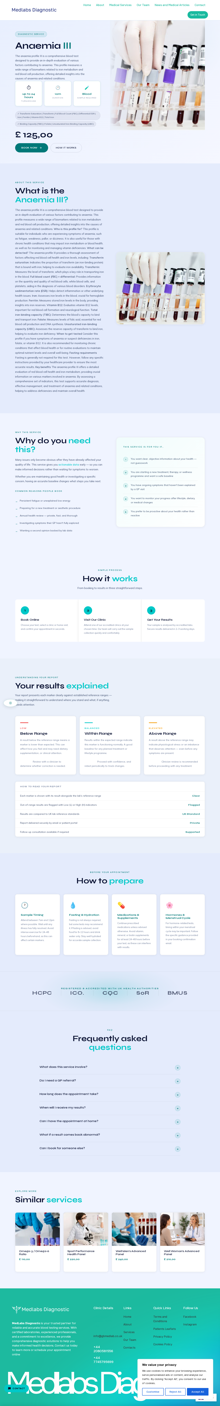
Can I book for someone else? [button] (109, 1148)
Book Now (29, 147)
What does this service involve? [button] (109, 1067)
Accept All (197, 1391)
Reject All (175, 1391)
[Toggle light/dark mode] (10, 703)
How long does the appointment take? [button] (109, 1094)
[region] (175, 1379)
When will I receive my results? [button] (109, 1108)
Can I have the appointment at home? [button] (109, 1121)
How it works (66, 147)
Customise (152, 1391)
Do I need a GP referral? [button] (109, 1081)
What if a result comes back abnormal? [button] (109, 1135)
